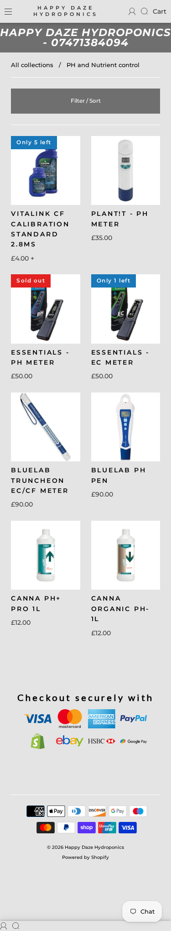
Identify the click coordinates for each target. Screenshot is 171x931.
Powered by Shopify (85, 857)
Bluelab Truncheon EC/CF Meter (40, 480)
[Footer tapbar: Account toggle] (132, 11)
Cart (159, 11)
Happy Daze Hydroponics (65, 11)
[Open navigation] (15, 11)
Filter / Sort (86, 100)
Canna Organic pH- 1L (120, 608)
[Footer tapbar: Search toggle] (144, 11)
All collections (32, 64)
